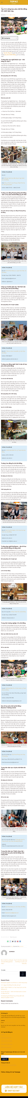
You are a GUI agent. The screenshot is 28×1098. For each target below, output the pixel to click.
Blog (2, 7)
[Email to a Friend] (15, 941)
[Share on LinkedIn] (20, 941)
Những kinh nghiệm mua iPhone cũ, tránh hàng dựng (14, 982)
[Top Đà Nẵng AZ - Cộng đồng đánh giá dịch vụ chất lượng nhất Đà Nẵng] (14, 2)
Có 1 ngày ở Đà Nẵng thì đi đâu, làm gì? (11, 985)
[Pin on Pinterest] (18, 941)
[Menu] (2, 2)
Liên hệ (3, 1034)
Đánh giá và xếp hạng (6, 1044)
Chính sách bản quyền (6, 1041)
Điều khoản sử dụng (6, 1047)
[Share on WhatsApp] (8, 941)
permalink (21, 946)
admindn (13, 14)
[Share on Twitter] (13, 941)
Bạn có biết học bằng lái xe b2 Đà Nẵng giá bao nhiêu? (7, 961)
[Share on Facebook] (10, 941)
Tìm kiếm (3, 970)
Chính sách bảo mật (6, 1038)
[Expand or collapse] (16, 38)
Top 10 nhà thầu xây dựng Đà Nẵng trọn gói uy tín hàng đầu (20, 961)
